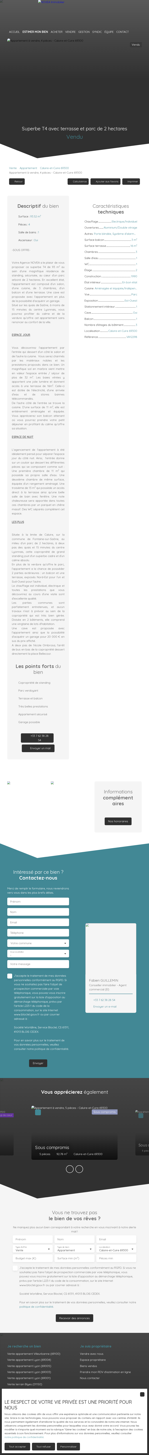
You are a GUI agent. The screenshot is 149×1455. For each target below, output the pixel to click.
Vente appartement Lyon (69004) (29, 1360)
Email (13, 922)
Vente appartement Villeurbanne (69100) (33, 1354)
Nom (13, 912)
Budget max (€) (26, 1258)
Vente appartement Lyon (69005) (29, 1366)
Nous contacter (90, 1378)
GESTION (84, 32)
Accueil (14, 32)
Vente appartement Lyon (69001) (29, 1378)
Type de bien (63, 1247)
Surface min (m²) (68, 1258)
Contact (122, 32)
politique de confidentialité (51, 1049)
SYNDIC (97, 32)
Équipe (109, 32)
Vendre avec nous (91, 1354)
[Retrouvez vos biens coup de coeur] (133, 32)
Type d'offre (21, 1247)
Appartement (28, 168)
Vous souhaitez (17, 952)
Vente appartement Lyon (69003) (29, 1372)
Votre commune (21, 943)
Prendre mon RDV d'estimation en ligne (105, 1372)
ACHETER (57, 32)
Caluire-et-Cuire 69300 (54, 168)
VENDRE (70, 32)
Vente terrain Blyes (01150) (24, 1384)
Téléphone (17, 933)
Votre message (20, 964)
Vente (13, 168)
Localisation (104, 1247)
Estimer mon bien (35, 32)
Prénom (15, 901)
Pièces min (106, 1258)
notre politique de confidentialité (24, 1437)
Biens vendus (88, 1366)
